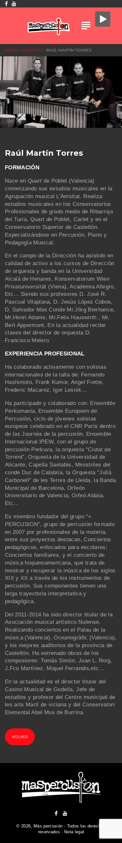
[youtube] (65, 813)
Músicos (31, 50)
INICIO (11, 50)
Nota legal (74, 831)
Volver (20, 736)
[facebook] (56, 813)
